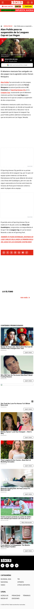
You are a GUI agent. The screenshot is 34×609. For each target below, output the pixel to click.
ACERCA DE (4, 595)
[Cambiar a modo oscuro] (28, 2)
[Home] (1, 26)
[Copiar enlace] (26, 252)
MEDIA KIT (4, 598)
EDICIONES (15, 598)
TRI (18, 579)
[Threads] (15, 252)
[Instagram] (7, 565)
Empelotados (8, 26)
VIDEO (3, 585)
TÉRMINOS (26, 595)
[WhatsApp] (3, 252)
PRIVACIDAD (16, 595)
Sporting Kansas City (18, 90)
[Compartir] (31, 60)
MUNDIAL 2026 (6, 579)
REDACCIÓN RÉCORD (11, 59)
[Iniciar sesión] (31, 2)
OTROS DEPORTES (23, 585)
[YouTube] (16, 565)
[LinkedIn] (19, 252)
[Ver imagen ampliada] (17, 47)
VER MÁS (24, 298)
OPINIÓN (20, 582)
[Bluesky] (22, 252)
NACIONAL (4, 582)
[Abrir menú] (3, 2)
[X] (11, 252)
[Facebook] (7, 252)
